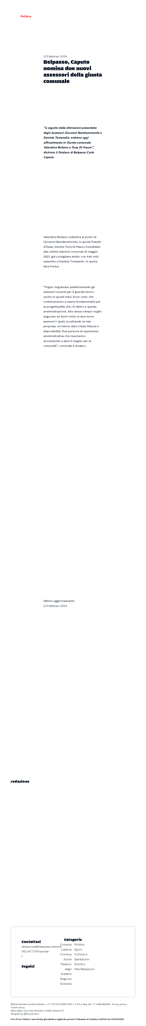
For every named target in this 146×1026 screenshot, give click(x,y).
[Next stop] (73, 534)
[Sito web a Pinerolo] (31, 1013)
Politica (26, 16)
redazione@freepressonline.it (42, 946)
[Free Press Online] (126, 7)
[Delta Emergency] (73, 275)
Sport (78, 949)
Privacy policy (119, 1004)
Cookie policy (18, 1007)
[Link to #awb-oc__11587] (11, 16)
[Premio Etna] (73, 428)
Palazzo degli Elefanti (66, 969)
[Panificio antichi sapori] (73, 389)
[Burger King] (73, 568)
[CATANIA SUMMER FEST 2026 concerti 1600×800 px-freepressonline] (73, 354)
